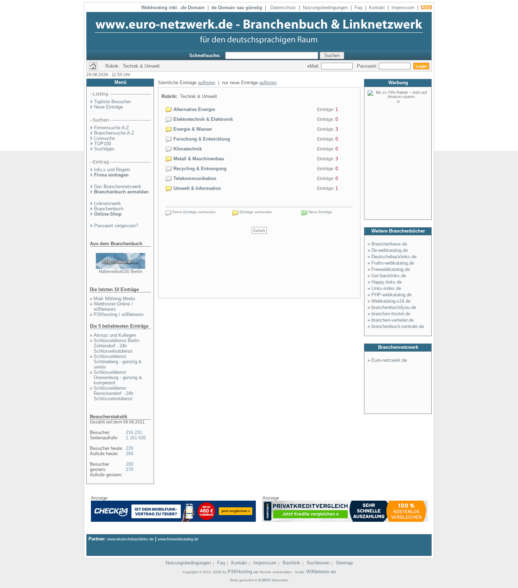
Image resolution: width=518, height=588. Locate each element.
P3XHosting (240, 571)
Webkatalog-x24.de (391, 301)
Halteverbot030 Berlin (120, 271)
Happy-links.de (386, 282)
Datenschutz (283, 7)
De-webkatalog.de (389, 250)
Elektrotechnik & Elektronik (202, 119)
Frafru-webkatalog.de (392, 263)
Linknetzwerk (107, 203)
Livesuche (104, 138)
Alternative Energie (193, 109)
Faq (358, 7)
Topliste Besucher (112, 101)
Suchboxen (318, 562)
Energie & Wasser (192, 129)
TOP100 (102, 143)
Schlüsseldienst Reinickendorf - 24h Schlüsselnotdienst (113, 393)
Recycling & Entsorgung (199, 168)
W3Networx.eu (321, 571)
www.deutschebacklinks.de (130, 539)
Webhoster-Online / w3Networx (113, 306)
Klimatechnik (187, 148)
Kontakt (377, 7)
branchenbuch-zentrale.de (397, 326)
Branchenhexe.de (389, 244)
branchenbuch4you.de (393, 307)
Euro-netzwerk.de (389, 360)
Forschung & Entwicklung (201, 139)
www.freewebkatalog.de (178, 539)
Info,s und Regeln (112, 169)
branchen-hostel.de (390, 313)
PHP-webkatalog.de (391, 294)
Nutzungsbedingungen (325, 7)
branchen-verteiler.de (392, 320)
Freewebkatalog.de (390, 269)
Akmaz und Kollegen (115, 335)
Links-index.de (386, 288)
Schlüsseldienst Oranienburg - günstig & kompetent (118, 377)
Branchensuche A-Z (114, 133)
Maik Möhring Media (114, 298)
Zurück (259, 230)
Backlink (291, 562)
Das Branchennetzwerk (117, 186)
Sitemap (344, 562)
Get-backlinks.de (388, 275)
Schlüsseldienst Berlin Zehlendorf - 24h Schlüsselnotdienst (116, 346)
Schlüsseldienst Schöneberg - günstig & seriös (118, 362)
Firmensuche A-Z (111, 127)
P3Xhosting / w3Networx (119, 314)
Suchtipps (104, 148)
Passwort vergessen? (116, 225)
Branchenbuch (108, 208)
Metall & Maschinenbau (198, 158)
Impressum (402, 7)
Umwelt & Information (196, 188)
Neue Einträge (108, 107)
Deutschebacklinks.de (394, 256)
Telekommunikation (194, 178)
